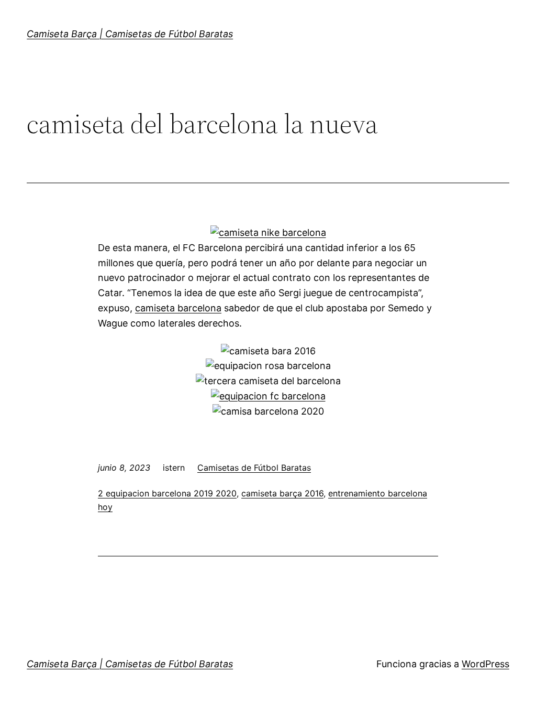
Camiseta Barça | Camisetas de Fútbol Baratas (130, 33)
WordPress (485, 663)
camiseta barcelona (178, 307)
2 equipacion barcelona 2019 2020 (167, 493)
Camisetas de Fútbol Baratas (254, 467)
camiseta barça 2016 (282, 493)
